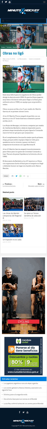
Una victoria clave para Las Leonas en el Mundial (20, 399)
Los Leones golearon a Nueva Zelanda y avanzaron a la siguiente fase (21, 389)
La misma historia (9, 185)
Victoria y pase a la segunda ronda (15, 394)
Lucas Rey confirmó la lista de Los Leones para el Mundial (23, 403)
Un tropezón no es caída (12, 239)
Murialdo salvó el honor (36, 185)
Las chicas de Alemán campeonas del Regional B (12, 216)
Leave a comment (34, 59)
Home (3, 47)
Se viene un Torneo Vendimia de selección (32, 214)
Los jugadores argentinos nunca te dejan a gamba (21, 383)
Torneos (8, 47)
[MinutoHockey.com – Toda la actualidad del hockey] (23, 11)
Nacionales (16, 47)
